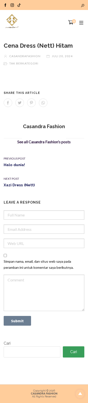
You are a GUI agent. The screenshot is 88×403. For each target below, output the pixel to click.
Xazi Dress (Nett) (19, 185)
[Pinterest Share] (31, 103)
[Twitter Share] (19, 103)
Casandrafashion (25, 56)
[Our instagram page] (12, 5)
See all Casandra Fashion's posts (44, 141)
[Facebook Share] (8, 103)
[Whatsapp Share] (43, 103)
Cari (7, 343)
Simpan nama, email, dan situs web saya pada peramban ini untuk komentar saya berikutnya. (39, 264)
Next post (11, 178)
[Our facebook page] (5, 5)
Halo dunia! (14, 165)
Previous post (14, 158)
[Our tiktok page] (19, 5)
